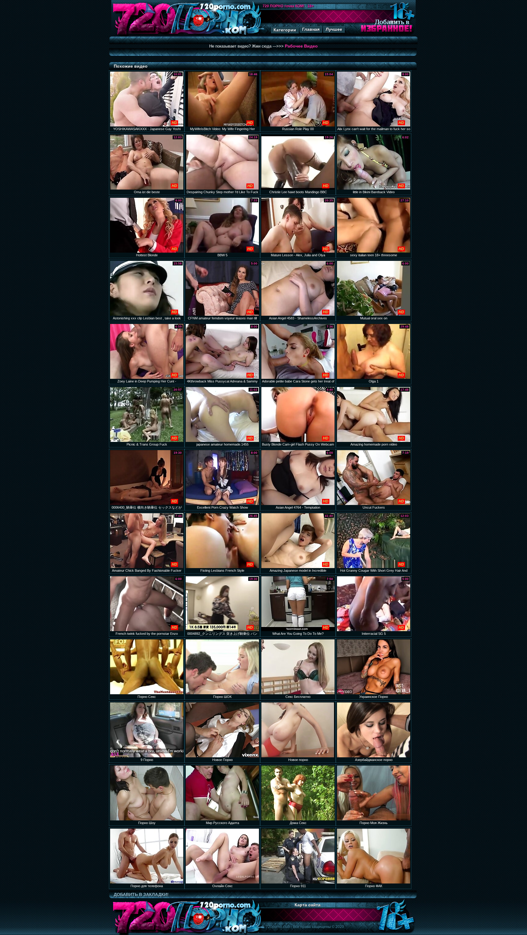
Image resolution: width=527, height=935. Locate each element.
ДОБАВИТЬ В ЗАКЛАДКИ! (141, 894)
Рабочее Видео (301, 46)
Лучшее (334, 29)
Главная (311, 29)
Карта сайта (308, 904)
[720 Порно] (144, 34)
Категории (285, 29)
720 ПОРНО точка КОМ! (283, 6)
